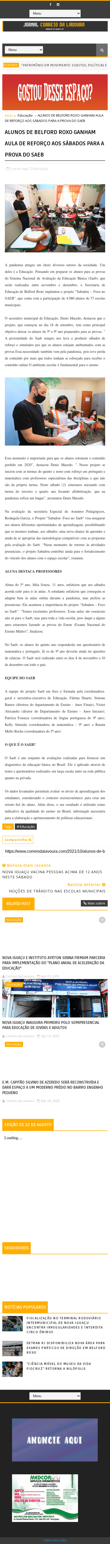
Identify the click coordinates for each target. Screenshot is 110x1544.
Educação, (41, 168)
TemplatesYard (55, 1540)
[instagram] (58, 4)
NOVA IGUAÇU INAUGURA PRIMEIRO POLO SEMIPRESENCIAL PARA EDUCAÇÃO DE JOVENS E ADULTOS (51, 1025)
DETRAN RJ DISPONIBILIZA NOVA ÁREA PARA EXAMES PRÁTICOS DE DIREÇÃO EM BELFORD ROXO (66, 1347)
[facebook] (50, 4)
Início (9, 115)
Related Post (18, 903)
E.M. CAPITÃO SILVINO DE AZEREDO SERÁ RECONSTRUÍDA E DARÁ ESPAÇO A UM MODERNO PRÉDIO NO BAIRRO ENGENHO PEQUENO (52, 1087)
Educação (25, 115)
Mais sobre (96, 903)
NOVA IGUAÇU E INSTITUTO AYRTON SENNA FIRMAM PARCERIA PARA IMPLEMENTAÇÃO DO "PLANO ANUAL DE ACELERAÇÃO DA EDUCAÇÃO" (53, 963)
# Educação (26, 826)
